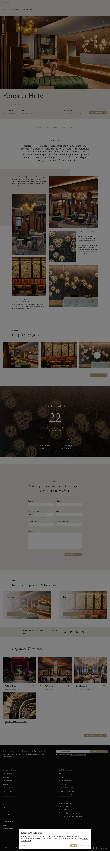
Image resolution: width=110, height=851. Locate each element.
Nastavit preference (83, 845)
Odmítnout (24, 845)
